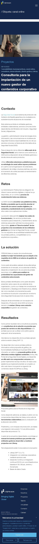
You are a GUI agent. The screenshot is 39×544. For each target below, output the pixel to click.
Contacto (24, 508)
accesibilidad (7, 69)
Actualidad (24, 505)
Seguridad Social (9, 115)
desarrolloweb (15, 71)
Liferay (35, 71)
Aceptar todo (19, 535)
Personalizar (9, 540)
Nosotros (24, 493)
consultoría (5, 71)
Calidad (23, 512)
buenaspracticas (19, 69)
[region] (19, 529)
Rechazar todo (27, 540)
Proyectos (24, 497)
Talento (23, 501)
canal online (30, 69)
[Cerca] (36, 517)
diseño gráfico (26, 71)
